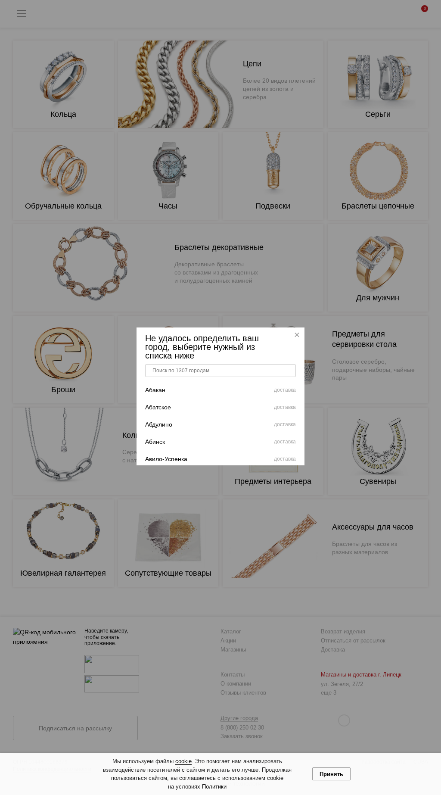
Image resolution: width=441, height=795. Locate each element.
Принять (331, 774)
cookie (183, 761)
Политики (214, 786)
